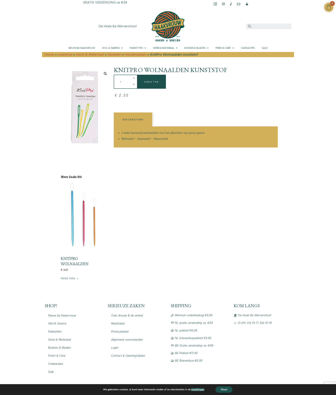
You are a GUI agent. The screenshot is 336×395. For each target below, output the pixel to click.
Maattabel (118, 323)
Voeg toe (151, 81)
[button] (105, 73)
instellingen (197, 389)
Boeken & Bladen (194, 48)
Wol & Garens (111, 48)
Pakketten (136, 48)
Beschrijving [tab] (133, 119)
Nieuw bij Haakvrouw (81, 48)
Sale (264, 48)
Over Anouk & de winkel (127, 315)
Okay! (224, 389)
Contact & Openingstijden (128, 355)
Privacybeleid (119, 331)
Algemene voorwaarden (127, 339)
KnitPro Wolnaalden (75, 261)
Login (114, 347)
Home (49, 54)
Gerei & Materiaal (163, 48)
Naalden (114, 54)
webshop (65, 54)
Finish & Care (223, 48)
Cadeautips (248, 48)
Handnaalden (135, 54)
